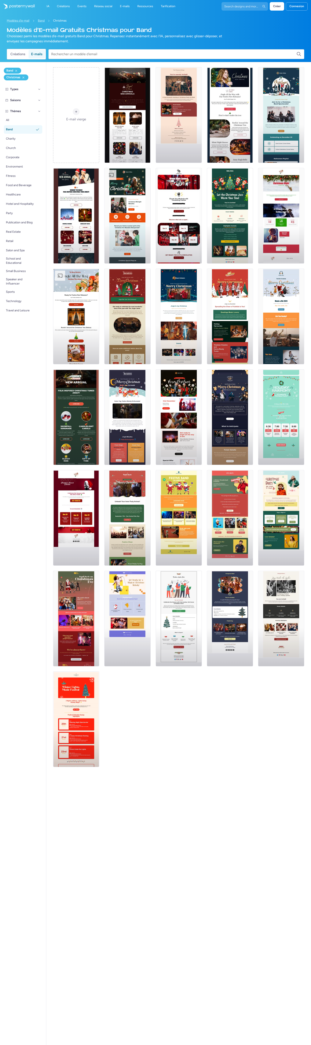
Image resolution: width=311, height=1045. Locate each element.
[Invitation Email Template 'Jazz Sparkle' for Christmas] (281, 618)
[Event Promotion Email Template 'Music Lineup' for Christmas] (179, 417)
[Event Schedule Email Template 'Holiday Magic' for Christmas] (76, 719)
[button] (39, 89)
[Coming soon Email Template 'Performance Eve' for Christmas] (76, 618)
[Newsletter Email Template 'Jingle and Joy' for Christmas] (179, 316)
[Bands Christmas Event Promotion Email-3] (281, 316)
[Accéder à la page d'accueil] (17, 6)
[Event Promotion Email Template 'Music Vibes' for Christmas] (127, 216)
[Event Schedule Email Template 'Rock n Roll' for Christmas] (179, 216)
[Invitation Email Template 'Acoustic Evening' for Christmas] (179, 115)
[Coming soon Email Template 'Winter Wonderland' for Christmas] (230, 518)
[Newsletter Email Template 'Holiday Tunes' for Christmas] (230, 316)
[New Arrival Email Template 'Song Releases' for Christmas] (230, 115)
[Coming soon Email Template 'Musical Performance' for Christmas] (281, 518)
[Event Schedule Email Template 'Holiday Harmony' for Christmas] (281, 417)
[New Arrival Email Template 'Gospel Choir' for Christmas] (127, 115)
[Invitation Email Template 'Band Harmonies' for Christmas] (179, 618)
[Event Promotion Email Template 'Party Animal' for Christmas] (127, 518)
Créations (17, 54)
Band (41, 20)
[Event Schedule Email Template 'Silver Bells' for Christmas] (76, 518)
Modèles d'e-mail (18, 20)
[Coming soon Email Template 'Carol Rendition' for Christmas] (127, 618)
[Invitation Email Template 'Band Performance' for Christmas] (230, 618)
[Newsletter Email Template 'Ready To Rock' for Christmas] (230, 417)
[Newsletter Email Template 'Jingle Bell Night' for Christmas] (127, 316)
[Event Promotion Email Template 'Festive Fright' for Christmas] (281, 115)
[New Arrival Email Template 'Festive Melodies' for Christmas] (76, 316)
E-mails (36, 54)
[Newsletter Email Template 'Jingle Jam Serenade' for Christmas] (127, 417)
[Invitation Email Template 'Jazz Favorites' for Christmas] (230, 216)
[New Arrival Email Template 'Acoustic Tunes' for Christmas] (76, 417)
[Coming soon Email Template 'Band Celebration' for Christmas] (179, 518)
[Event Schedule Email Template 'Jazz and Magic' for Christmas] (281, 216)
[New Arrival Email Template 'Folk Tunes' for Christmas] (76, 216)
